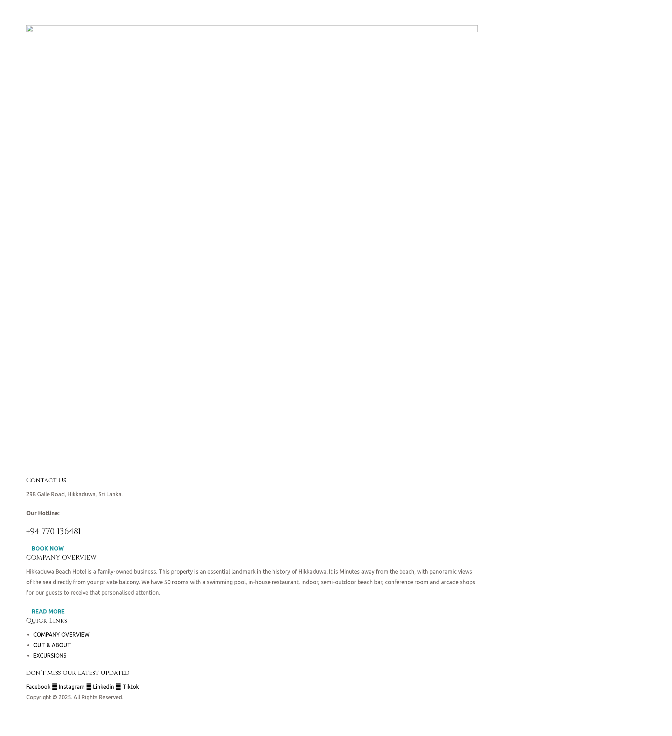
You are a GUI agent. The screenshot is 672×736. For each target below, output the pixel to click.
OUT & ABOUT (52, 645)
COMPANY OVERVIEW (61, 634)
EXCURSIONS (49, 655)
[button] (45, 548)
